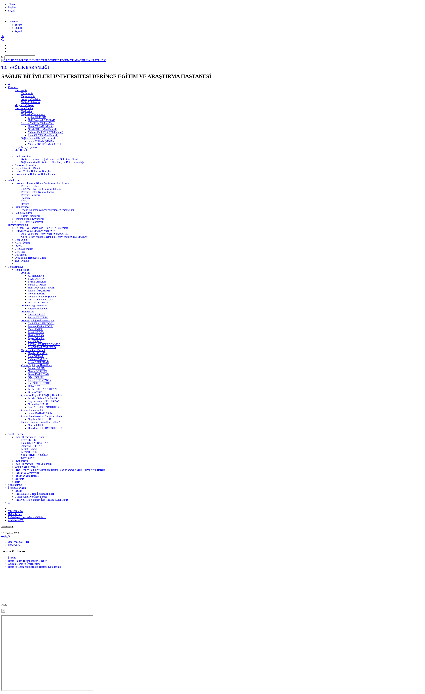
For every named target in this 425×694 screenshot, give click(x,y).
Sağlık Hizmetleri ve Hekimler (30, 437)
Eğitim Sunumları (30, 215)
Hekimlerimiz (22, 269)
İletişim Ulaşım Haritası (27, 475)
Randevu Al (14, 544)
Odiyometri (21, 254)
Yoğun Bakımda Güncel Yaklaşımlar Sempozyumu (48, 209)
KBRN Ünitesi (22, 242)
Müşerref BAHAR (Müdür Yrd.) (45, 144)
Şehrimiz (19, 478)
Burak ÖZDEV (36, 332)
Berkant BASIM (36, 368)
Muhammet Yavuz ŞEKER (42, 296)
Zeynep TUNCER (37, 308)
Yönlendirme (15, 484)
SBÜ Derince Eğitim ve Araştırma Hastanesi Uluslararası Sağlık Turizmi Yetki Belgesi (60, 469)
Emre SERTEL (29, 440)
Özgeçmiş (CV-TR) (18, 541)
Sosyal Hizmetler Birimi (27, 168)
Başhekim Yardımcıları (33, 114)
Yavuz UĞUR (35, 329)
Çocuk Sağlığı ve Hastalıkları (36, 365)
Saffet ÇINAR (29, 457)
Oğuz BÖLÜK (36, 377)
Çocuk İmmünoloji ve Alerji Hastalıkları (42, 416)
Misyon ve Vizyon (24, 105)
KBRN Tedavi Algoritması (29, 221)
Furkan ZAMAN (37, 284)
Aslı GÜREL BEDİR (39, 383)
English (12, 7)
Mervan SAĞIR (36, 293)
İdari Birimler (22, 150)
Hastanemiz (21, 90)
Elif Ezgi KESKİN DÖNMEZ (44, 344)
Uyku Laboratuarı (24, 248)
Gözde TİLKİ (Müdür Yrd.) (42, 129)
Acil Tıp (25, 272)
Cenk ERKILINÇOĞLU (41, 323)
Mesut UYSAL (29, 449)
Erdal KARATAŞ (37, 281)
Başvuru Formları (30, 195)
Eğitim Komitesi (23, 212)
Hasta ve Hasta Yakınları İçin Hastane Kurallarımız (41, 499)
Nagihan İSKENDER (39, 419)
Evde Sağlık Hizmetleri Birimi (30, 257)
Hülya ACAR (35, 386)
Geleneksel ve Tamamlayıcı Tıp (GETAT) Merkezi (41, 227)
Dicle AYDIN (35, 392)
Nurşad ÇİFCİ (35, 425)
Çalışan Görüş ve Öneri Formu (31, 496)
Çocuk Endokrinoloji (32, 410)
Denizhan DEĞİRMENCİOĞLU (45, 428)
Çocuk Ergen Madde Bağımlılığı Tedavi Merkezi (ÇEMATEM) (54, 236)
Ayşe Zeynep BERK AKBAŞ (44, 401)
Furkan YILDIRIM (38, 317)
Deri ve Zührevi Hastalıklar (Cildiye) (40, 422)
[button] (13, 21)
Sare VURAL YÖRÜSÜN (42, 347)
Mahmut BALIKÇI (38, 359)
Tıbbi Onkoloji (22, 260)
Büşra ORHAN (36, 278)
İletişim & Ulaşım (17, 487)
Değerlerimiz (28, 96)
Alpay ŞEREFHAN (38, 362)
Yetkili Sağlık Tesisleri (26, 466)
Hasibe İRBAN (36, 335)
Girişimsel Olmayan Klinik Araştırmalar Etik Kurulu (42, 183)
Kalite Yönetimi (23, 156)
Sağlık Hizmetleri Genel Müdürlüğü (33, 463)
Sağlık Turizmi (15, 434)
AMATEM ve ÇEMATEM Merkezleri (35, 230)
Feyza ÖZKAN (36, 338)
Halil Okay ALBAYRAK (41, 120)
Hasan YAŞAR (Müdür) (40, 126)
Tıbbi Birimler (15, 266)
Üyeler (24, 201)
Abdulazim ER (16, 520)
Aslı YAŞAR (35, 341)
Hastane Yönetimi (24, 108)
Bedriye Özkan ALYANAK (42, 398)
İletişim (25, 204)
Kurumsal (13, 87)
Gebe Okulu (21, 239)
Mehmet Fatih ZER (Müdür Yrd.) (45, 132)
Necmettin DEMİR (38, 404)
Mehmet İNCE (29, 451)
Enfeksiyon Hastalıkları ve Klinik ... (27, 517)
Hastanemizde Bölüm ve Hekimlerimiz (35, 174)
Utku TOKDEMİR (38, 302)
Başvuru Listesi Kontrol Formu (37, 192)
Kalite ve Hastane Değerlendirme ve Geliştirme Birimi (49, 159)
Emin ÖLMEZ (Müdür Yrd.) (43, 135)
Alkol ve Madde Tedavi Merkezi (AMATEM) (45, 233)
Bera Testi (20, 251)
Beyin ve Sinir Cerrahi (33, 350)
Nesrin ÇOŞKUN (37, 371)
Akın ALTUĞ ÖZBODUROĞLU (46, 407)
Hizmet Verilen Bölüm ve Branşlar (33, 171)
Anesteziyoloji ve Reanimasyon (37, 320)
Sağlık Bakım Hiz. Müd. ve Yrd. (38, 138)
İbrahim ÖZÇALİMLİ (39, 290)
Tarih (17, 481)
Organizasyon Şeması (26, 147)
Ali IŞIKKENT (36, 275)
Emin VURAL (36, 356)
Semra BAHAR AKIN (40, 413)
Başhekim (26, 111)
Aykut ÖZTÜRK (37, 117)
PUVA (18, 245)
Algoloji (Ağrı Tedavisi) (33, 305)
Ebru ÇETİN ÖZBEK (39, 380)
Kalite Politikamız (30, 102)
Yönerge (25, 198)
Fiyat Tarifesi (21, 460)
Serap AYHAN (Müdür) (41, 141)
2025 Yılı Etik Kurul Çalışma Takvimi (41, 189)
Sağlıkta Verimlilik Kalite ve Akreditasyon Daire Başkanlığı (52, 162)
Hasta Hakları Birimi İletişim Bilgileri (34, 493)
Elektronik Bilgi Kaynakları (29, 218)
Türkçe (11, 4)
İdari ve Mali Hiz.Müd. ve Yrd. (37, 123)
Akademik (13, 180)
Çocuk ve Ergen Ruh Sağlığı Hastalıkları (42, 395)
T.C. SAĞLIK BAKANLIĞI (25, 67)
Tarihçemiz (27, 93)
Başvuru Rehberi (30, 186)
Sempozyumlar (22, 206)
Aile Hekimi (27, 311)
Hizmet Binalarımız (18, 224)
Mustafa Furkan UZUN (40, 299)
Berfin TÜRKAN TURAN (42, 389)
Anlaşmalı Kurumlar (25, 165)
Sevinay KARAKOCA (40, 326)
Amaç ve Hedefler (31, 99)
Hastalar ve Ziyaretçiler (27, 472)
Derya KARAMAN (38, 374)
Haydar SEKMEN (37, 353)
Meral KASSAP (36, 314)
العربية (11, 10)
